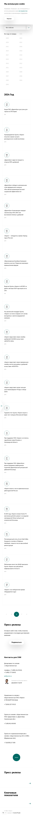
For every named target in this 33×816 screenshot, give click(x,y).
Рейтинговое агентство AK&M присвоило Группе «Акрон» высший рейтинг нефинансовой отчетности (16, 567)
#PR (5, 141)
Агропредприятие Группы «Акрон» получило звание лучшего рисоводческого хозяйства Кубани (16, 137)
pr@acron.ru (8, 676)
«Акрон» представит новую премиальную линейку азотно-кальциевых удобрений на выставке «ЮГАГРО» (16, 365)
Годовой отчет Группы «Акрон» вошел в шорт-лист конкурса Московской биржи (16, 415)
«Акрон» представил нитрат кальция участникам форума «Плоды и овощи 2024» (16, 390)
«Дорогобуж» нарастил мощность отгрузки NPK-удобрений (16, 162)
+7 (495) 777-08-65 (10, 672)
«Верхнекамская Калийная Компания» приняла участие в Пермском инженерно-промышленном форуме (16, 263)
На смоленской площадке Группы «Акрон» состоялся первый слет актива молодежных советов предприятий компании (16, 314)
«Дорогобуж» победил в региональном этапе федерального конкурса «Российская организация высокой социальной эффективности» (16, 188)
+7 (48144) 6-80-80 (10, 723)
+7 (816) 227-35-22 (10, 704)
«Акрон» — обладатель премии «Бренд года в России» (16, 238)
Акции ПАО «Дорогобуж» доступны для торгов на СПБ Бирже (16, 112)
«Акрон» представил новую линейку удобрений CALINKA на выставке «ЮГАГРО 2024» (16, 339)
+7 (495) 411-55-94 (16, 670)
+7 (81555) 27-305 (9, 742)
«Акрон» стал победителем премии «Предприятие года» (16, 592)
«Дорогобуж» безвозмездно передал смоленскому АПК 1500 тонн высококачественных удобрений (16, 213)
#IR (5, 114)
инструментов (23, 11)
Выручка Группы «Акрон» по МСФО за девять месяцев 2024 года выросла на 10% (16, 289)
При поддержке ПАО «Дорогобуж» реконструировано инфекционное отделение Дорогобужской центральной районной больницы (16, 466)
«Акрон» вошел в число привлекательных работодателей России (16, 491)
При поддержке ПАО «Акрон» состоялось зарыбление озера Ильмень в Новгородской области (16, 440)
